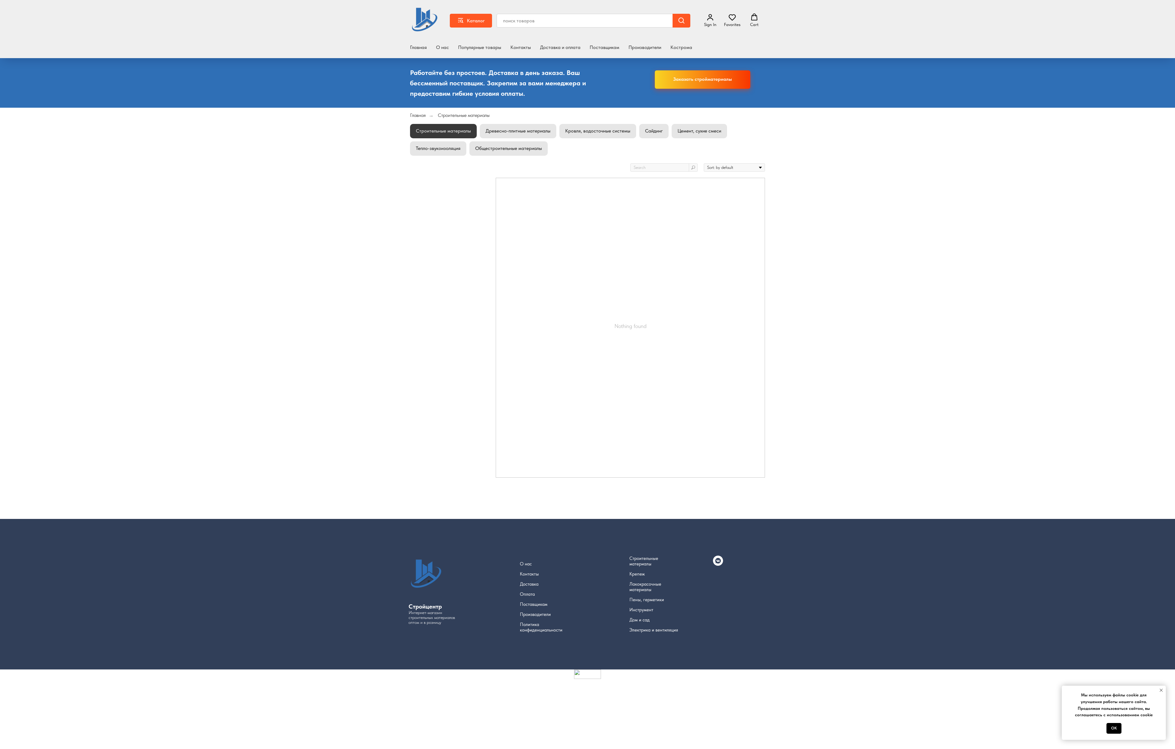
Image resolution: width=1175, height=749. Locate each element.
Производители (645, 47)
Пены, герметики (646, 599)
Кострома (681, 47)
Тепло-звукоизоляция (438, 148)
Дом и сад (639, 620)
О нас (442, 47)
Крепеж (637, 574)
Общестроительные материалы (508, 148)
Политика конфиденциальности (541, 627)
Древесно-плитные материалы (518, 131)
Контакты (520, 47)
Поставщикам (604, 47)
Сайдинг (654, 131)
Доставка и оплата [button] (560, 47)
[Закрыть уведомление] (1161, 690)
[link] (710, 20)
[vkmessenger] (718, 564)
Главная (418, 47)
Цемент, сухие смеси (699, 131)
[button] (732, 20)
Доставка (529, 584)
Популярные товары (479, 47)
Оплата (527, 594)
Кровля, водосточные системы (597, 131)
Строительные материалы (464, 115)
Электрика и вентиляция (653, 630)
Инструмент (641, 610)
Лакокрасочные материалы (645, 586)
